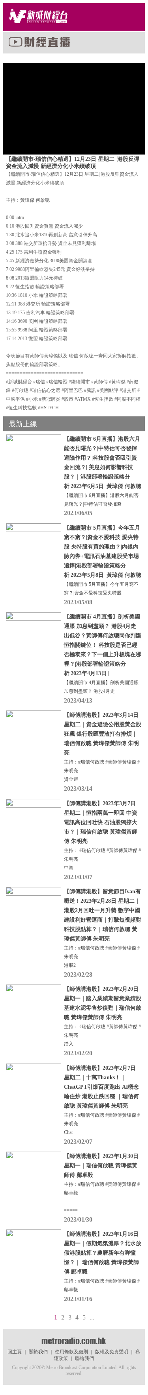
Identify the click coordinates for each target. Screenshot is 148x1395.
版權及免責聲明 (111, 1352)
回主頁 (14, 1352)
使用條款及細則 (71, 1352)
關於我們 (38, 1352)
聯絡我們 (84, 1358)
